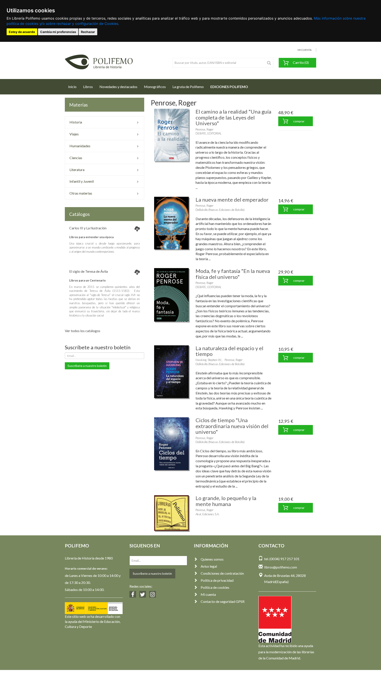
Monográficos (155, 87)
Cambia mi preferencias (58, 32)
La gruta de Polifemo (188, 87)
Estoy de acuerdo (22, 32)
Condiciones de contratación (222, 573)
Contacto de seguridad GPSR (223, 601)
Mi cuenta (208, 594)
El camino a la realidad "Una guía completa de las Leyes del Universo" (233, 117)
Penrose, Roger (204, 129)
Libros (88, 87)
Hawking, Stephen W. (208, 360)
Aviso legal (209, 566)
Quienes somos (212, 559)
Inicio (74, 86)
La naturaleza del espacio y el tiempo (229, 351)
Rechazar (88, 32)
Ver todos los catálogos (82, 331)
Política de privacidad (217, 580)
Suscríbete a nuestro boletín (87, 366)
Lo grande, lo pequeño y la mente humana (226, 501)
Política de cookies (215, 587)
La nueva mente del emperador (232, 199)
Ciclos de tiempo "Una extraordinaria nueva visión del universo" (232, 426)
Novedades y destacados (118, 87)
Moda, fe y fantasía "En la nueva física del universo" (233, 274)
